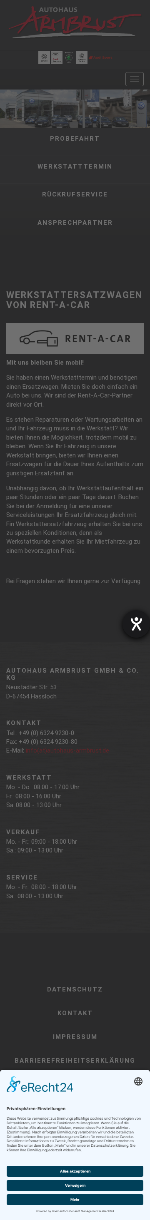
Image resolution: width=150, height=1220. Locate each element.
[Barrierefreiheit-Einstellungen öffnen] (136, 624)
